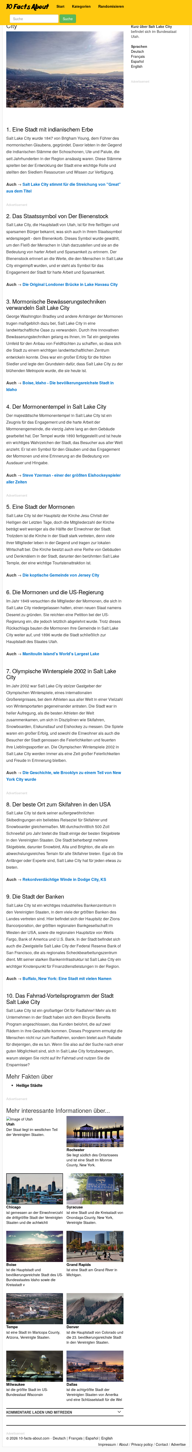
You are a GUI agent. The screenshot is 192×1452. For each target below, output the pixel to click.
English (136, 66)
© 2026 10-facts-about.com (28, 1438)
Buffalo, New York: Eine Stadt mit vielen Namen (67, 978)
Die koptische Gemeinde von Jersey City (60, 575)
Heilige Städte (29, 1085)
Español (137, 61)
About (123, 1444)
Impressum (107, 1444)
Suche (68, 18)
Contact (162, 1444)
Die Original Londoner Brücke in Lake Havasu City (70, 284)
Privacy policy (142, 1444)
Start (60, 6)
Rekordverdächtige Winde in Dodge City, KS (64, 879)
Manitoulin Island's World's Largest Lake (60, 654)
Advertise (178, 1444)
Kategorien (81, 6)
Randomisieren (111, 6)
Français (138, 56)
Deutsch (137, 51)
